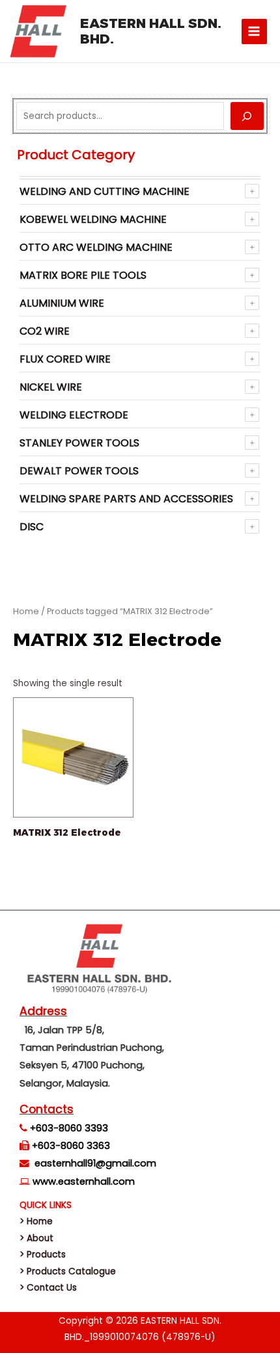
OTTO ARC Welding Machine (96, 247)
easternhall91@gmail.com (95, 1163)
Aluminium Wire (62, 303)
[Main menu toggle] (254, 31)
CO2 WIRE (45, 331)
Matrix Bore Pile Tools (83, 275)
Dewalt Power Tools (79, 470)
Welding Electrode (74, 414)
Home (26, 611)
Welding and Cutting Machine (104, 191)
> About (36, 1238)
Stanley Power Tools (79, 442)
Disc (32, 526)
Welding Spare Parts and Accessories (126, 498)
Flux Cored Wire (65, 359)
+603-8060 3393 (69, 1128)
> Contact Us (48, 1288)
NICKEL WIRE (51, 387)
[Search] (247, 116)
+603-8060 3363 (71, 1145)
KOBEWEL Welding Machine (93, 219)
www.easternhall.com (84, 1181)
